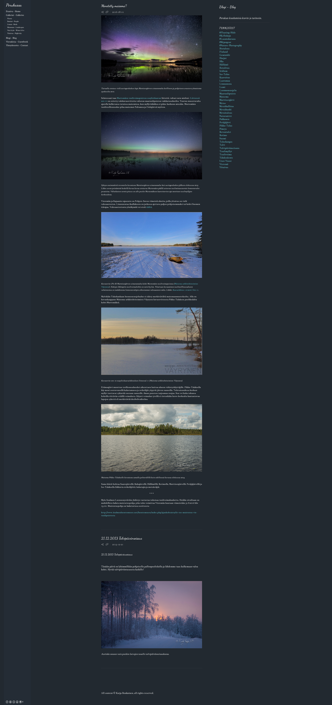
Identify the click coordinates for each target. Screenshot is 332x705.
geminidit (224, 55)
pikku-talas (225, 125)
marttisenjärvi (226, 100)
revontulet (225, 132)
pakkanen (224, 119)
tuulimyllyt (225, 151)
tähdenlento (226, 157)
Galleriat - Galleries (15, 15)
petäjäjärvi (225, 122)
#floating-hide (227, 32)
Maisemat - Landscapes (15, 27)
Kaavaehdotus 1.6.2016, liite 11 (185, 290)
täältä (149, 207)
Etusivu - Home (13, 11)
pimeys (223, 128)
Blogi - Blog (11, 37)
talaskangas (225, 141)
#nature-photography (230, 45)
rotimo (223, 135)
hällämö (223, 64)
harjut (223, 58)
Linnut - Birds (12, 24)
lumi (222, 87)
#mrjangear (225, 42)
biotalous (224, 48)
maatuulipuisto (227, 93)
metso (222, 103)
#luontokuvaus (227, 39)
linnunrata (225, 83)
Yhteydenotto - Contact (17, 45)
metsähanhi (225, 109)
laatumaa (224, 80)
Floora (9, 18)
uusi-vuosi (225, 161)
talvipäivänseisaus (229, 148)
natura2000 (225, 116)
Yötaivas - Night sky (14, 33)
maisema (224, 96)
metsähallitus (226, 106)
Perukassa (14, 5)
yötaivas (223, 167)
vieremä (223, 164)
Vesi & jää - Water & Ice (15, 30)
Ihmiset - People (13, 21)
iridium (223, 71)
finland (223, 51)
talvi (222, 144)
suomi (222, 138)
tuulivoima (225, 154)
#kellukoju (225, 35)
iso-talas (224, 74)
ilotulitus (224, 67)
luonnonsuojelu (228, 90)
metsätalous (225, 112)
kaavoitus (224, 77)
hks (221, 61)
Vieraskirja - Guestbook (17, 41)
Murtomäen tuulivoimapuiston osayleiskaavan (139, 98)
